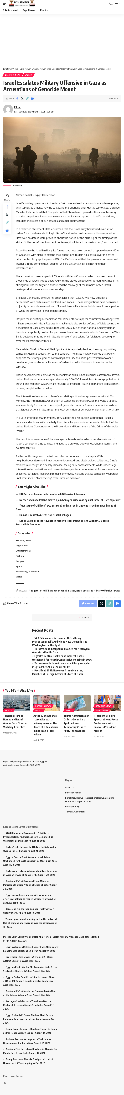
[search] (111, 3)
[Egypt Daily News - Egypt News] (22, 3)
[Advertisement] (63, 38)
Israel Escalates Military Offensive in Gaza (98, 590)
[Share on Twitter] (22, 98)
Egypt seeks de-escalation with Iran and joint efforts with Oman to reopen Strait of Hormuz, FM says (29, 899)
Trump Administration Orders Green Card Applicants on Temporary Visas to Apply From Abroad (76, 723)
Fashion (20, 556)
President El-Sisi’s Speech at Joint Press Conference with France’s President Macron (106, 723)
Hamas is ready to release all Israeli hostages (45, 515)
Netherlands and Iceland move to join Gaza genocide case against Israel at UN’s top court (70, 500)
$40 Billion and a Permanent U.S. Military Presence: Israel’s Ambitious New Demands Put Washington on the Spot (59, 641)
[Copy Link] (27, 98)
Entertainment (23, 550)
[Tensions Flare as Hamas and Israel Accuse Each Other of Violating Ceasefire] (16, 703)
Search (85, 617)
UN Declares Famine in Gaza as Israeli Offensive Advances (52, 494)
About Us (69, 787)
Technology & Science (27, 571)
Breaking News (13, 75)
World (28, 75)
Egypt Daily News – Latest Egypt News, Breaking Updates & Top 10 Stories (89, 800)
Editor (17, 107)
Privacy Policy (72, 806)
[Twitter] (5, 1083)
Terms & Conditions (75, 811)
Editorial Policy (73, 792)
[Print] (32, 98)
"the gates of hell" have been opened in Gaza (52, 590)
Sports (19, 566)
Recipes (20, 561)
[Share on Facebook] (17, 98)
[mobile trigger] (6, 3)
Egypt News (22, 545)
